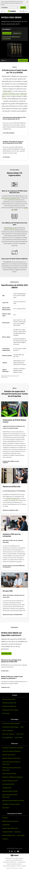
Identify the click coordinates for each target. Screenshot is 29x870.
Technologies (21, 835)
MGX (22, 727)
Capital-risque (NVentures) (10, 828)
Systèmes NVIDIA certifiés (9, 791)
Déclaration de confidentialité (14, 858)
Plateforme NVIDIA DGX (9, 703)
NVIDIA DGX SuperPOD (12, 498)
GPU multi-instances (8, 734)
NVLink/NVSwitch (7, 737)
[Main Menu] (2, 11)
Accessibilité (21, 862)
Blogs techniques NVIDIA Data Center (13, 800)
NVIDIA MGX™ (7, 91)
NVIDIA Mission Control (10, 228)
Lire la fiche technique (8, 133)
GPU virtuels (5, 713)
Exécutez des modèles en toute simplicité (11, 462)
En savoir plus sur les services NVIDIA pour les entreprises (14, 566)
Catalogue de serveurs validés (11, 804)
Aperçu (3, 60)
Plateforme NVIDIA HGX (9, 706)
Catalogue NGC (6, 787)
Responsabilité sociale (8, 835)
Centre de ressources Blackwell (11, 751)
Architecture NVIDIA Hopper (10, 727)
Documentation (6, 38)
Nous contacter (21, 866)
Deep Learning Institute (9, 773)
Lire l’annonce (6, 157)
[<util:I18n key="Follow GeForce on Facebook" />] (9, 851)
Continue (23, 7)
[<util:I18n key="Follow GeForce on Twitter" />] (15, 851)
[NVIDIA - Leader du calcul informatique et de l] (11, 11)
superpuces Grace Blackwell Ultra (10, 198)
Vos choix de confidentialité (14, 860)
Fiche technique (6, 36)
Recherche (18, 832)
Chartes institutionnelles (14, 864)
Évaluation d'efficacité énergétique (12, 777)
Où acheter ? (6, 807)
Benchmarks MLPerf (8, 784)
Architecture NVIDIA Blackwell (11, 723)
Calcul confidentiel (7, 730)
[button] (21, 11)
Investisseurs (6, 825)
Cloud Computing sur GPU (9, 780)
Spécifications (16, 36)
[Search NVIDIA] (4, 11)
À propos (5, 817)
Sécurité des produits (9, 866)
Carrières (5, 839)
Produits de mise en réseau (10, 710)
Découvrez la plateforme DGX (10, 510)
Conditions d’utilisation (9, 862)
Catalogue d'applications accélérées (12, 747)
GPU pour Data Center (8, 699)
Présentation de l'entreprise (10, 821)
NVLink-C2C (19, 734)
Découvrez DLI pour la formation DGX (12, 614)
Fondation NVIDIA (7, 832)
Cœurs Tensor (19, 737)
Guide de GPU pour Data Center (11, 758)
